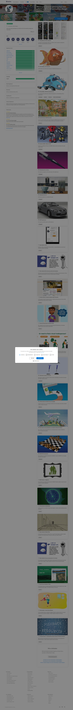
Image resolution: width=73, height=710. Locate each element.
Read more (42, 352)
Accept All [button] (40, 358)
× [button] (56, 348)
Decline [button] (32, 358)
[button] (36, 361)
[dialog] (36, 355)
